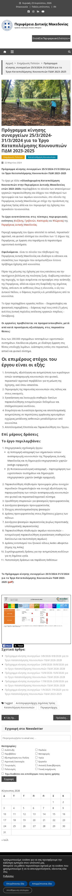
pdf (10, 582)
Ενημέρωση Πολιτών (13, 157)
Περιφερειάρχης (49, 707)
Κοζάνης (18, 220)
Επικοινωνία (22, 6)
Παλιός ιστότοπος (41, 6)
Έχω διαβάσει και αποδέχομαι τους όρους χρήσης (32, 774)
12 (24, 814)
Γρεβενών (30, 220)
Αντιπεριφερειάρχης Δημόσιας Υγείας (35, 703)
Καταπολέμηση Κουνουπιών (41, 157)
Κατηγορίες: (9, 746)
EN (55, 6)
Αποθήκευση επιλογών (18, 890)
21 (44, 820)
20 (34, 820)
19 (24, 820)
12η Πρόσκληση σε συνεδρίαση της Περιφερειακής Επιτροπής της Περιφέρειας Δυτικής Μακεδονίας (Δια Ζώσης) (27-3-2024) (12, 717)
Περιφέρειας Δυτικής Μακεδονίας (19, 224)
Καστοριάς (42, 220)
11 (14, 814)
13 (34, 814)
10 (4, 814)
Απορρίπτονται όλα (42, 883)
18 (14, 820)
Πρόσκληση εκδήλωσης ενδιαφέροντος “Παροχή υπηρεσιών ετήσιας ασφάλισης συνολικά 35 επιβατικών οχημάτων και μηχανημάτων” (63, 717)
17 (4, 820)
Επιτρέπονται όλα (15, 883)
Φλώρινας (58, 220)
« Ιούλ (5, 840)
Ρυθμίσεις (8, 876)
